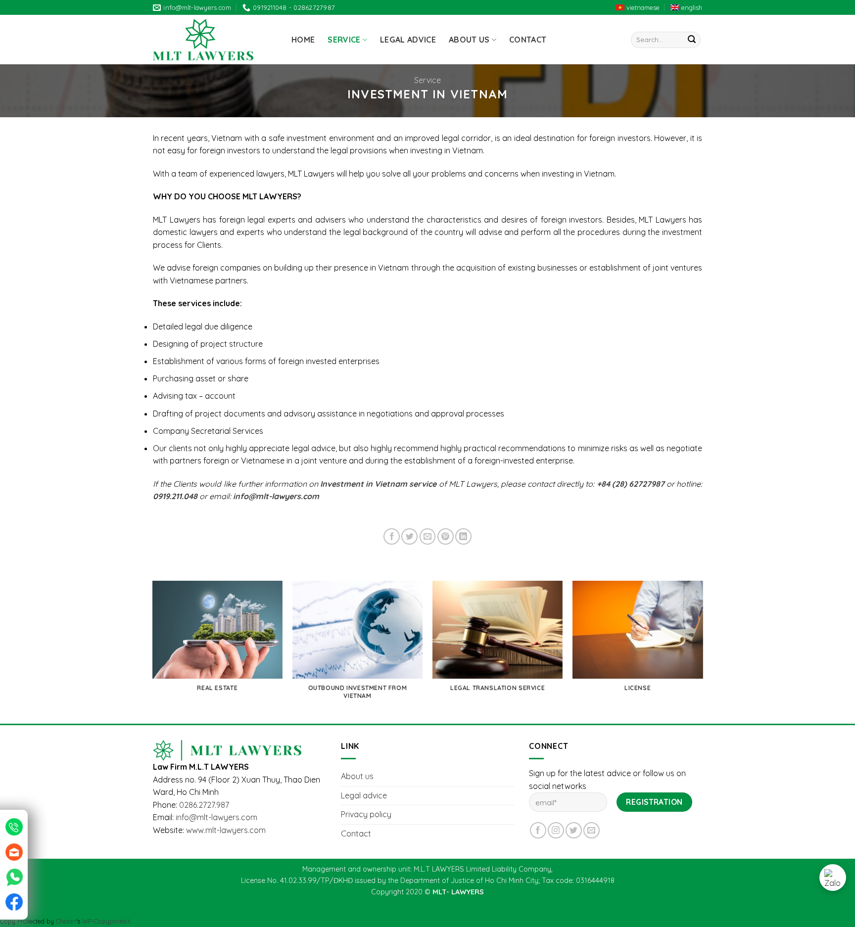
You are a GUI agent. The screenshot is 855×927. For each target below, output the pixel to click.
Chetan (66, 921)
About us (469, 40)
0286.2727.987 (204, 805)
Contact (527, 40)
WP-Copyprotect (106, 921)
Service (344, 40)
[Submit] (691, 40)
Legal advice (408, 40)
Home (303, 40)
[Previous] (152, 651)
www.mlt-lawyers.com (226, 830)
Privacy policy (366, 814)
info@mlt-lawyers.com (216, 817)
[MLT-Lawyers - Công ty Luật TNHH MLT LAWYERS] (215, 39)
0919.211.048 (175, 496)
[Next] (702, 651)
